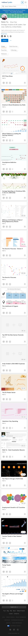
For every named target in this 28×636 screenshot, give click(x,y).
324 (24, 158)
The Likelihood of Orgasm (10, 306)
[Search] (3, 6)
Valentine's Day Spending (10, 421)
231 (24, 187)
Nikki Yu (4, 78)
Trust (4, 610)
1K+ (24, 445)
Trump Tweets (6, 565)
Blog (8, 610)
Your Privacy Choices (15, 625)
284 (24, 273)
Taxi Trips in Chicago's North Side (12, 479)
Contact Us (16, 613)
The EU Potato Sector (9, 392)
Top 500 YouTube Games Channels (12, 335)
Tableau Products (21, 610)
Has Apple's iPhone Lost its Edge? (12, 594)
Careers (11, 613)
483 (24, 474)
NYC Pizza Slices (7, 76)
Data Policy (7, 620)
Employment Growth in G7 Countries (13, 507)
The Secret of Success (9, 277)
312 (24, 330)
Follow (5, 40)
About (14, 610)
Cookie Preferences (17, 622)
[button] (10, 629)
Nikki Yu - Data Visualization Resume (13, 450)
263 (24, 100)
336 (24, 244)
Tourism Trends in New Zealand (11, 536)
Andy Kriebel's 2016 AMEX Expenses (13, 364)
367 (24, 302)
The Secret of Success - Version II (12, 249)
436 (24, 560)
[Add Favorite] (25, 83)
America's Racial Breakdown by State (13, 105)
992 (24, 388)
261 (24, 503)
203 (24, 72)
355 (24, 215)
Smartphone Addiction (9, 162)
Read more (4, 34)
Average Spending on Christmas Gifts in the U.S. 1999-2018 (13, 192)
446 (24, 532)
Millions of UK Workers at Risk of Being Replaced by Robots (12, 220)
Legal (3, 617)
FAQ (11, 610)
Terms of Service (10, 617)
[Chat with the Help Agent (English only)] (22, 2)
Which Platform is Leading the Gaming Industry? (11, 134)
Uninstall (8, 622)
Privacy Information (21, 617)
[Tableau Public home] (7, 2)
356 (24, 589)
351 (24, 129)
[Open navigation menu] (25, 2)
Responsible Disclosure (17, 620)
